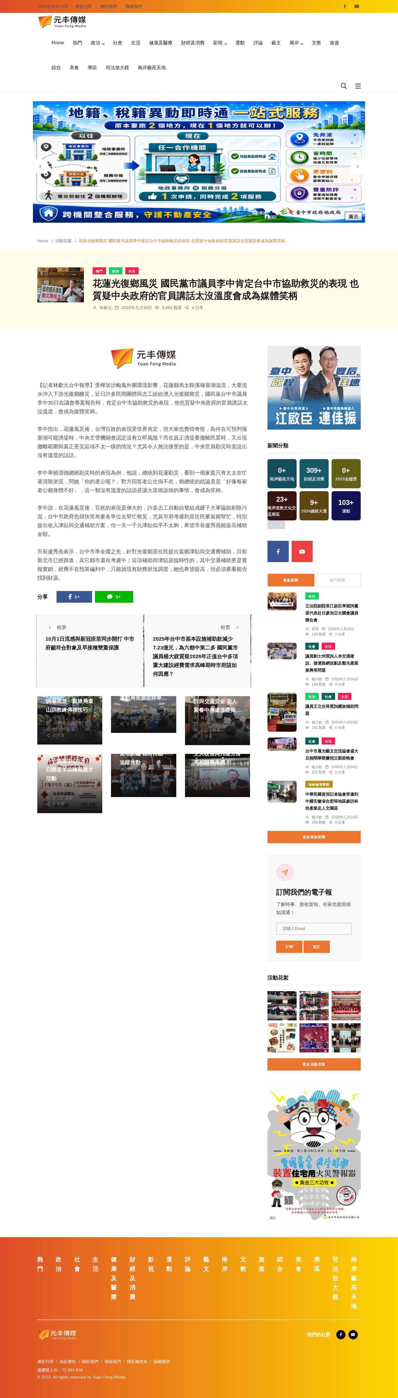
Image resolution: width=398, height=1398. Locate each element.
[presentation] (40, 166)
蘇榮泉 (59, 785)
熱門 (77, 42)
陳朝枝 (133, 769)
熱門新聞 (337, 580)
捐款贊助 (68, 1361)
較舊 (225, 627)
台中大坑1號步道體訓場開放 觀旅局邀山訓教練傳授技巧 (69, 701)
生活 (135, 42)
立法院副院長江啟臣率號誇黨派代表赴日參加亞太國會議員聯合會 (331, 613)
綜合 (56, 67)
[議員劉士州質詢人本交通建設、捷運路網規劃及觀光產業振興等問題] (282, 651)
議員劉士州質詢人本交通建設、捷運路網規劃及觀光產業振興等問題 (331, 663)
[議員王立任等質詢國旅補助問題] (282, 712)
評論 (258, 42)
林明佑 (59, 717)
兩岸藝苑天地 (152, 67)
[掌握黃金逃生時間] (143, 358)
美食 (74, 67)
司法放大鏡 (117, 67)
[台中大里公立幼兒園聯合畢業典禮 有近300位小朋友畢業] (314, 1037)
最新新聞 (290, 580)
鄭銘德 (207, 769)
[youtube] (357, 6)
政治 (95, 42)
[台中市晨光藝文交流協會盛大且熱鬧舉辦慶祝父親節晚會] (282, 744)
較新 (61, 627)
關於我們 (109, 6)
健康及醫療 (160, 42)
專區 (92, 67)
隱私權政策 (137, 1361)
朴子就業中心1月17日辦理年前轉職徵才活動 (69, 769)
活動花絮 (63, 240)
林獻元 (106, 307)
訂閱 (289, 947)
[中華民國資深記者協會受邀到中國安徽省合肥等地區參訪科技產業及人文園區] (282, 792)
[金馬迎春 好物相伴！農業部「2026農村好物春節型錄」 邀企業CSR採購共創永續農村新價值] (282, 1037)
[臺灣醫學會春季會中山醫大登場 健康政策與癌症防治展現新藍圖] (346, 1005)
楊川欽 (317, 679)
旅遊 (334, 42)
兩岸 (294, 42)
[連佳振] (314, 387)
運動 (240, 42)
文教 (316, 42)
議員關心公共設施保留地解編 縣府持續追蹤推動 (143, 753)
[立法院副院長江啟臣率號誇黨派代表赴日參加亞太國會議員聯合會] (282, 601)
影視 (218, 42)
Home (58, 42)
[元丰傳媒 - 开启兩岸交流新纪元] (62, 21)
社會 (117, 42)
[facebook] (345, 6)
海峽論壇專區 (319, 784)
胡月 (315, 629)
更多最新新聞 (314, 837)
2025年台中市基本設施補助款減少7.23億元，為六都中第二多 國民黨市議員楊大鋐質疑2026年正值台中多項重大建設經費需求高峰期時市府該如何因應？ (195, 656)
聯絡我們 (134, 6)
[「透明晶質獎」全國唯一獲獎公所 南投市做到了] (282, 1005)
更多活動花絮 (314, 1064)
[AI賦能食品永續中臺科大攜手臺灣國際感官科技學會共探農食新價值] (346, 1037)
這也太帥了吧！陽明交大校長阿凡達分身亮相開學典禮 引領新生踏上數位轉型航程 (217, 762)
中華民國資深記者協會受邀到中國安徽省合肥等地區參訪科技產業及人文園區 (331, 801)
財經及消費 (193, 42)
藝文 (276, 42)
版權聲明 (162, 1361)
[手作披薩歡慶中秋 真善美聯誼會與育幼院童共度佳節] (314, 1005)
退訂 (316, 947)
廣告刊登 (83, 6)
